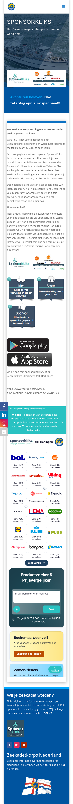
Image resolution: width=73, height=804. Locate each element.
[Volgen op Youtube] (24, 745)
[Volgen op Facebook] (9, 745)
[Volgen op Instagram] (17, 745)
